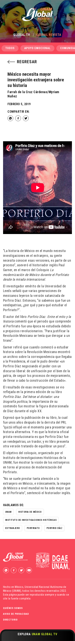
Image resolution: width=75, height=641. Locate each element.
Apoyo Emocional (37, 48)
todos (10, 48)
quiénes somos (13, 608)
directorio (10, 619)
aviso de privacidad (16, 614)
